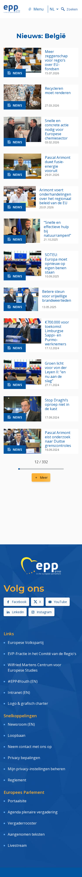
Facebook (19, 602)
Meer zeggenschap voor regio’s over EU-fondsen (56, 60)
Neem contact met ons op (30, 746)
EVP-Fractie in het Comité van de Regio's (42, 653)
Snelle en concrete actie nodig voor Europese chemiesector (57, 129)
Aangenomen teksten (26, 834)
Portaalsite (17, 800)
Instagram (44, 612)
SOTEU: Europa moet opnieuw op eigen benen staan (56, 263)
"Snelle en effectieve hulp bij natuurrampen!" (57, 229)
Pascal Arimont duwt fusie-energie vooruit (57, 164)
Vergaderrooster (22, 823)
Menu (38, 9)
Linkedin (18, 612)
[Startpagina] (12, 9)
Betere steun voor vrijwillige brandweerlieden (56, 296)
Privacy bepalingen (24, 757)
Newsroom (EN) (21, 724)
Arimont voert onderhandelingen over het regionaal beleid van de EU (55, 196)
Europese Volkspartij (26, 642)
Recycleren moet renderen (58, 90)
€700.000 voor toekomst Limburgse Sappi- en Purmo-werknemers (57, 333)
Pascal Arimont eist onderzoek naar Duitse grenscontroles (58, 439)
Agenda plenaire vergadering (33, 812)
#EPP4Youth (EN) (23, 681)
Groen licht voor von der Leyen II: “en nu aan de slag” (56, 372)
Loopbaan (16, 735)
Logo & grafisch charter (28, 703)
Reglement (17, 779)
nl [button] (52, 9)
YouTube (60, 602)
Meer (44, 477)
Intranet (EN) (19, 692)
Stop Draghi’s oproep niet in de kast (57, 404)
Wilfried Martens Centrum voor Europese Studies (34, 667)
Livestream (17, 845)
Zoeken (72, 9)
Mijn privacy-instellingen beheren (36, 768)
